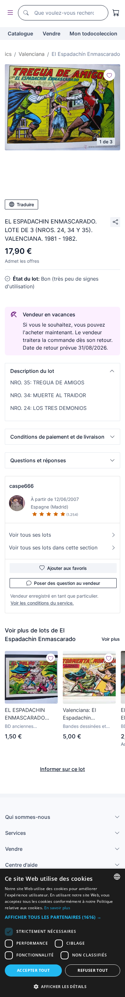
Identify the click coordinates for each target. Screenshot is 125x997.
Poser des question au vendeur (67, 583)
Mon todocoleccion (93, 33)
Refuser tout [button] (93, 970)
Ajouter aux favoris (67, 568)
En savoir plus (57, 907)
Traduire (25, 204)
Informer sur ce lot (62, 769)
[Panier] (116, 13)
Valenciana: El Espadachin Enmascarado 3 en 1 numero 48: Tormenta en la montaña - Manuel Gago (89, 714)
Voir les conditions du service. (42, 603)
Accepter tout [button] (33, 970)
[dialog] (62, 933)
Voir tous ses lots (30, 535)
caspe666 (21, 486)
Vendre (51, 33)
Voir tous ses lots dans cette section (53, 547)
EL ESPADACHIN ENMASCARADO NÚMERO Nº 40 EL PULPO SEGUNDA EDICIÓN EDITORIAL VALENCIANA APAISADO (29, 714)
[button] (62, 371)
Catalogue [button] (20, 33)
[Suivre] (109, 75)
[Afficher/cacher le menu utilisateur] (9, 13)
